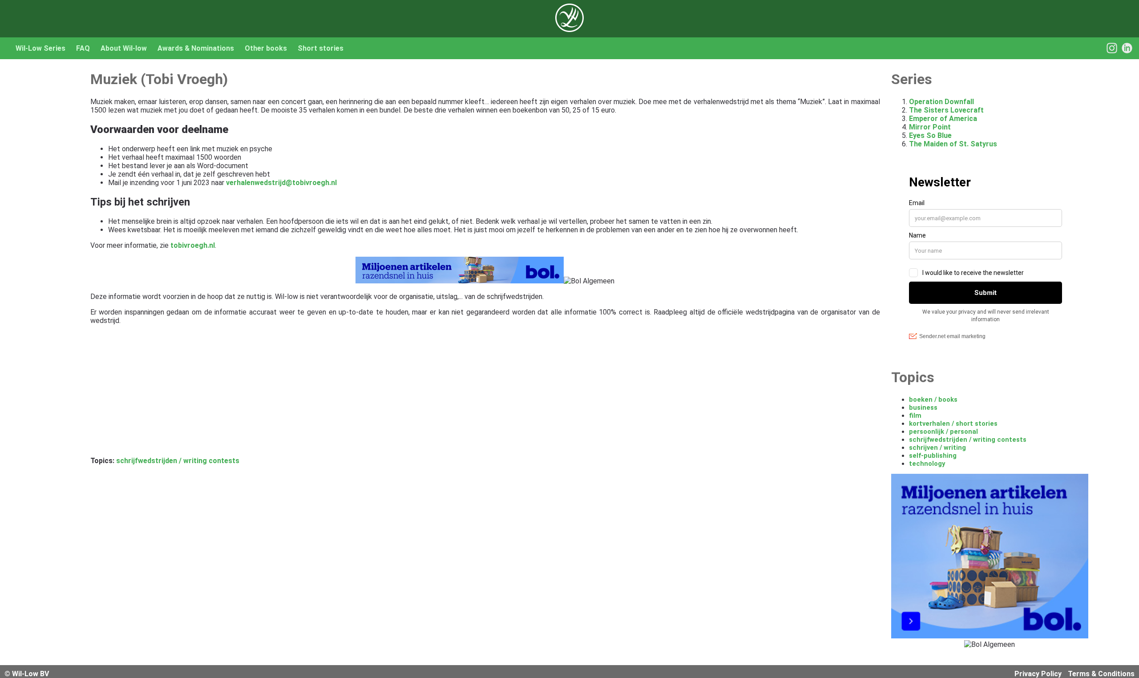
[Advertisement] (357, 394)
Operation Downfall (941, 101)
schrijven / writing (937, 448)
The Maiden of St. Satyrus (953, 144)
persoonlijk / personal (943, 432)
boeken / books (933, 400)
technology (927, 464)
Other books (266, 48)
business (923, 408)
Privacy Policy (1038, 674)
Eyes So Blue (930, 135)
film (915, 416)
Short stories (320, 48)
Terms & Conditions (1101, 674)
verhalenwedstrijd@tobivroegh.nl (281, 182)
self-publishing (933, 456)
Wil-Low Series (40, 48)
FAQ (83, 48)
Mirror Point (930, 127)
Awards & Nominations (196, 48)
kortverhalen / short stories (953, 424)
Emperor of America (943, 118)
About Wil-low (124, 48)
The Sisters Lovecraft (946, 110)
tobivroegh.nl (192, 245)
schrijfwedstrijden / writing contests (177, 460)
